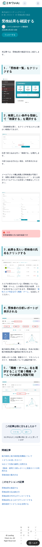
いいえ (16, 432)
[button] (24, 3)
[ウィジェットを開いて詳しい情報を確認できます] (33, 543)
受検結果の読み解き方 (11, 492)
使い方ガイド (9, 15)
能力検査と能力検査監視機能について (17, 456)
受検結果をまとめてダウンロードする (17, 500)
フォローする (9, 35)
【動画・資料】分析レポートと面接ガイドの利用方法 (20, 469)
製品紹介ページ (21, 535)
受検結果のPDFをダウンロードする (16, 496)
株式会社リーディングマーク (13, 12)
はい (27, 432)
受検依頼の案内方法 (10, 475)
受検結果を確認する (10, 488)
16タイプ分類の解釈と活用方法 (14, 464)
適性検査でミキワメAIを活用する (15, 504)
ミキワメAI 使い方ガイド (12, 460)
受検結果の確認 (23, 15)
